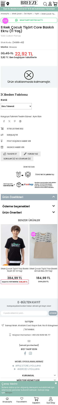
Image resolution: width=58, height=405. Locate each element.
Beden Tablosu (16, 94)
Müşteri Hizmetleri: (31, 334)
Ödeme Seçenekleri (16, 206)
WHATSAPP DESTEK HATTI (31, 20)
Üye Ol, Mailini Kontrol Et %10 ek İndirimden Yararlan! (29, 8)
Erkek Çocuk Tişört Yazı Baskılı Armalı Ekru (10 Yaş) (43, 269)
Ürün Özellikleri (12, 197)
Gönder (53, 313)
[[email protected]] (29, 341)
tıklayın (8, 392)
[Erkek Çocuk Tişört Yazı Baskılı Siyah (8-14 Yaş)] (15, 245)
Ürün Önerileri (12, 212)
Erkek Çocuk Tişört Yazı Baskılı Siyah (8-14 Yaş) (15, 269)
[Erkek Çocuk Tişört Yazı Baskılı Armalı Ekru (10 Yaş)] (43, 245)
